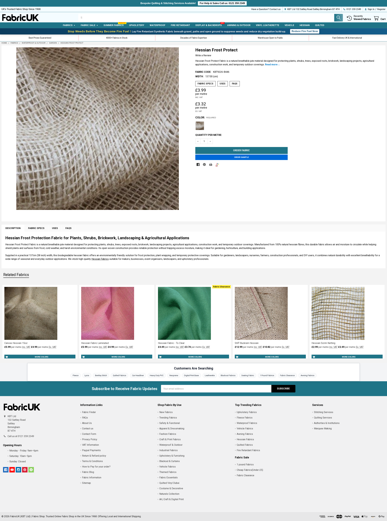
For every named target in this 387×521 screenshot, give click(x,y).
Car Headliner (138, 375)
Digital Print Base (191, 375)
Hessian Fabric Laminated (95, 343)
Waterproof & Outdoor (170, 444)
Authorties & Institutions (327, 423)
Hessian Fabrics (100, 259)
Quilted (319, 25)
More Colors (41, 357)
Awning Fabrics (307, 375)
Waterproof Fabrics (247, 423)
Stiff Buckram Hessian (247, 343)
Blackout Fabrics (228, 375)
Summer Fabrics (114, 25)
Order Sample (241, 157)
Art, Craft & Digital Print (171, 499)
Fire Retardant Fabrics (248, 450)
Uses (222, 83)
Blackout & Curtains (169, 461)
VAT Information (90, 444)
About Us (87, 423)
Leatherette (210, 375)
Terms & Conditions (92, 461)
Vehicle (289, 25)
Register (381, 9)
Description (13, 228)
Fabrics (68, 25)
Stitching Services (323, 412)
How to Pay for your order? (96, 466)
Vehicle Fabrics (167, 466)
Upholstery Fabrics (247, 412)
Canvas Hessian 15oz (16, 343)
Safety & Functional (169, 423)
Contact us (87, 428)
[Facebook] (198, 164)
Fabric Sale (88, 25)
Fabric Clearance (287, 375)
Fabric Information (91, 477)
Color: (205, 117)
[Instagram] (18, 469)
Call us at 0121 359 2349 (21, 436)
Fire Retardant (180, 25)
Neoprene (173, 375)
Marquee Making (323, 428)
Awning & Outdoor (238, 25)
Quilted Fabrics (119, 375)
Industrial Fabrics (168, 450)
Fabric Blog (88, 472)
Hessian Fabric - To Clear (171, 343)
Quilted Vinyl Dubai (169, 483)
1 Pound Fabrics (267, 375)
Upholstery (136, 25)
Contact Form (89, 434)
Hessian (305, 25)
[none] (97, 128)
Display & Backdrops (208, 25)
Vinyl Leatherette (267, 25)
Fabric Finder (89, 412)
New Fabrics (166, 412)
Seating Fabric (247, 375)
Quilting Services (323, 417)
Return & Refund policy (94, 455)
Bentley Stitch (101, 375)
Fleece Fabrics (244, 417)
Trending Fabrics (168, 417)
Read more (271, 64)
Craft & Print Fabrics (170, 439)
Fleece (75, 375)
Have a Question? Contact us (266, 9)
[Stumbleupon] (31, 469)
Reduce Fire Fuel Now (305, 31)
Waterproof (157, 25)
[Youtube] (12, 469)
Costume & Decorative (171, 488)
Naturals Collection (169, 493)
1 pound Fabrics (245, 464)
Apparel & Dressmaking (171, 428)
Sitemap (86, 483)
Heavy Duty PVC (156, 375)
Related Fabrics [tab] (16, 275)
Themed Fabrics (167, 472)
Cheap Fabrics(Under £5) (250, 470)
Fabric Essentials (168, 477)
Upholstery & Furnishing (171, 455)
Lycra (87, 375)
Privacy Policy (89, 439)
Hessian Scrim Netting (323, 343)
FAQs (234, 83)
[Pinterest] (204, 164)
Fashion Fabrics (167, 434)
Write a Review (203, 55)
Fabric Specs (205, 83)
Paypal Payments (91, 450)
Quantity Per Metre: (208, 135)
